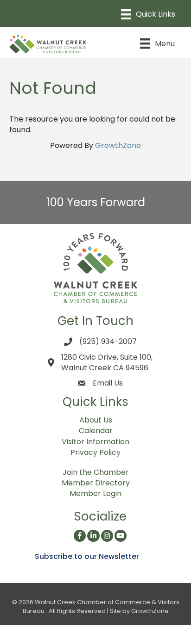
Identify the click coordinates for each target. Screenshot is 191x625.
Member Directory (96, 483)
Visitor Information (95, 441)
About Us (95, 420)
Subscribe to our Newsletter (87, 556)
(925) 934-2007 (108, 341)
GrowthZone (118, 145)
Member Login (95, 493)
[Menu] (148, 14)
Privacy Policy (95, 452)
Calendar (96, 430)
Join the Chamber (96, 472)
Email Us (108, 383)
